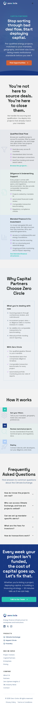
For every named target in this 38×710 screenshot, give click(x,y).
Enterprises (7, 661)
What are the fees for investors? (14, 527)
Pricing (5, 664)
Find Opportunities (17, 63)
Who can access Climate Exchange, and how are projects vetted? (15, 506)
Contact (6, 688)
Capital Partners (9, 658)
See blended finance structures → (18, 255)
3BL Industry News (9, 685)
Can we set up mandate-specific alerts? (15, 517)
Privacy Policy (11, 702)
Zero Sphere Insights (10, 681)
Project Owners (9, 655)
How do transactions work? (17, 535)
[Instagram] (11, 626)
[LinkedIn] (4, 626)
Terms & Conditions (25, 702)
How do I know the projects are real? (17, 494)
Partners (6, 678)
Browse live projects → (19, 166)
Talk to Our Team (17, 599)
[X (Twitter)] (8, 626)
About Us (6, 675)
